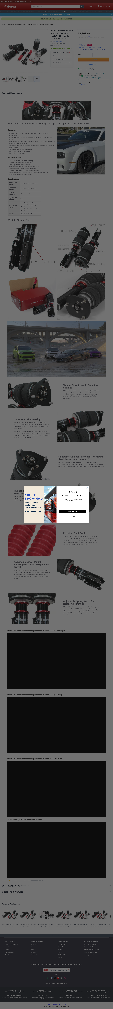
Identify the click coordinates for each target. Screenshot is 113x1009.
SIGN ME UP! (73, 511)
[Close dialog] (87, 488)
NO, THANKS (73, 516)
